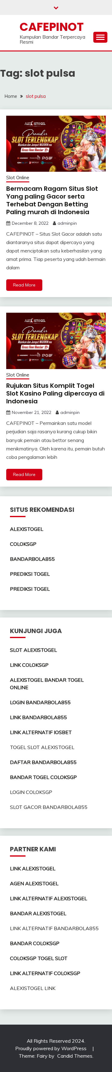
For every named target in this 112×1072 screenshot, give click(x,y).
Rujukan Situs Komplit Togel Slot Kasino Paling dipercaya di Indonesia (55, 393)
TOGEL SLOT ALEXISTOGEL (42, 747)
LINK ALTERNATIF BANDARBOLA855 (54, 928)
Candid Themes (74, 1056)
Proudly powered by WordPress (51, 1048)
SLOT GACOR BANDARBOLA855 (48, 807)
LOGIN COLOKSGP (31, 792)
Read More (24, 285)
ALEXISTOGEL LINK (32, 988)
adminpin (67, 223)
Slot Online (17, 177)
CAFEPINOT (52, 27)
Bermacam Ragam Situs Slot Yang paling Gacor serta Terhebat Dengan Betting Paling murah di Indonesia (52, 200)
